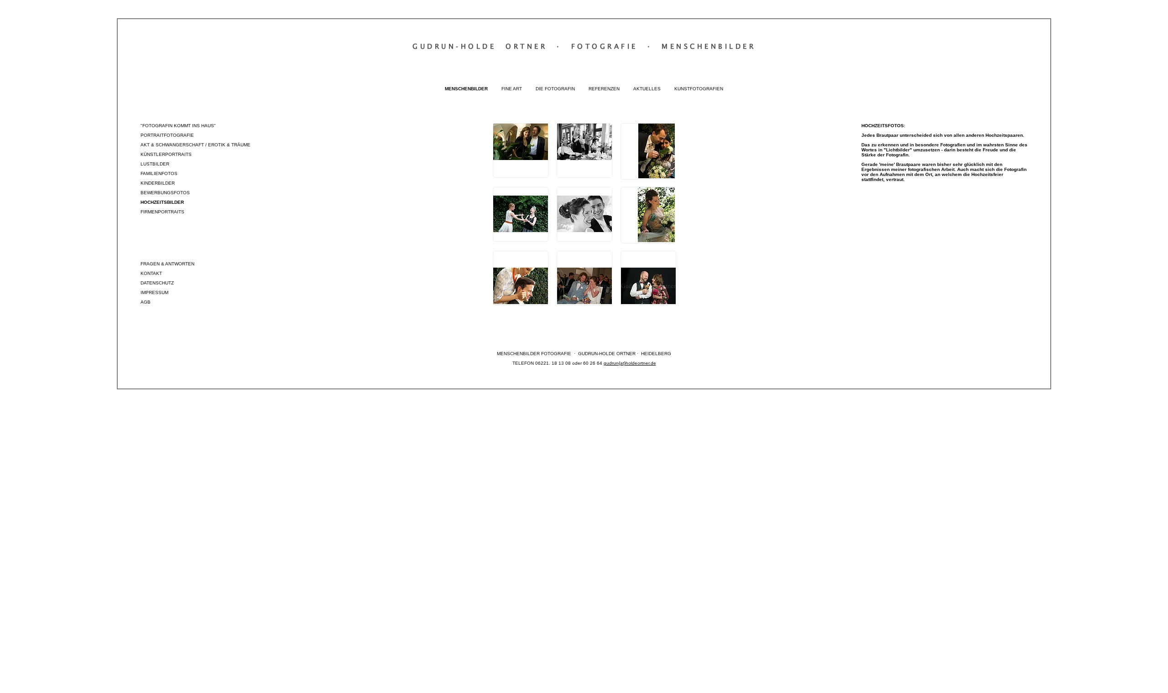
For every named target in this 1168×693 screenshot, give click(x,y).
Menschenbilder (466, 88)
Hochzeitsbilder (162, 202)
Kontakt (151, 273)
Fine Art (511, 88)
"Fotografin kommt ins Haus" (178, 125)
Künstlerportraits (166, 154)
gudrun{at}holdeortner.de (630, 363)
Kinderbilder (158, 183)
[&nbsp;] (520, 150)
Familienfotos (159, 173)
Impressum (154, 292)
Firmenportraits (162, 211)
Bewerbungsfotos (165, 192)
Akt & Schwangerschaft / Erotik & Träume (195, 144)
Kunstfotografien (698, 88)
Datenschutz (157, 282)
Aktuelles (647, 88)
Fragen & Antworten (167, 263)
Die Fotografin (555, 88)
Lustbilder (155, 163)
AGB (146, 302)
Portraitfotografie (167, 135)
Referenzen (604, 88)
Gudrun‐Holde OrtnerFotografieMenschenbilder (584, 46)
